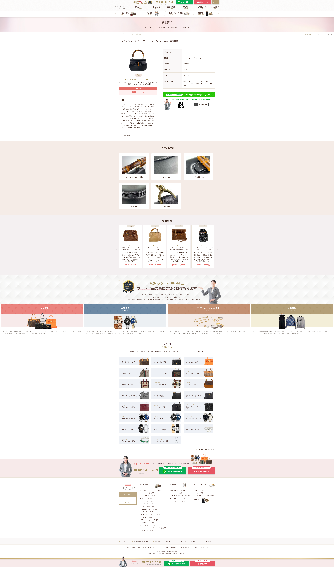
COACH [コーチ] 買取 (147, 530)
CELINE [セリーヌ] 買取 (147, 506)
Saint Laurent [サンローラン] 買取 (150, 520)
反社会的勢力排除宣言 (183, 548)
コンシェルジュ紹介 (209, 541)
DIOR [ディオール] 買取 (147, 503)
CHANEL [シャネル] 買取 (147, 493)
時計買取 (150, 13)
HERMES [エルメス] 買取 (148, 495)
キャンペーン (128, 494)
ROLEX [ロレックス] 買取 (178, 490)
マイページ (216, 2)
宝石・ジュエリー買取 (176, 13)
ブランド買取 (124, 13)
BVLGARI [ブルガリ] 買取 (148, 525)
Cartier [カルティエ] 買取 (148, 522)
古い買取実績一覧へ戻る (128, 135)
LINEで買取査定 (186, 2)
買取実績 (186, 7)
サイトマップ (204, 548)
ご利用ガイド (202, 7)
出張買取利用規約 (146, 548)
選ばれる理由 (171, 7)
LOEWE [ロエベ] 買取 (147, 512)
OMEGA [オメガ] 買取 (177, 493)
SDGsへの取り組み (195, 548)
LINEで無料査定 (178, 563)
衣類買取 (201, 13)
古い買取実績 (308, 34)
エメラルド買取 (199, 493)
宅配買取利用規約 (136, 548)
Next (218, 248)
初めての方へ (124, 541)
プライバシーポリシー (158, 548)
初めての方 (156, 7)
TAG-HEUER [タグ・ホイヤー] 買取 (180, 495)
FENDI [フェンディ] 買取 (147, 501)
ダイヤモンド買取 (199, 490)
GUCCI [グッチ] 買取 (146, 498)
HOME (301, 34)
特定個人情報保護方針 (170, 548)
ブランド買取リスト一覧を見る (205, 449)
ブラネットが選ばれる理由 (141, 541)
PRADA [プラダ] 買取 (146, 517)
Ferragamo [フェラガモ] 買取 (149, 509)
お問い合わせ (128, 503)
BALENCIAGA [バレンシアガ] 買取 (150, 514)
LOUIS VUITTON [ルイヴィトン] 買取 (151, 490)
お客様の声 (194, 541)
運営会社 (128, 548)
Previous (116, 248)
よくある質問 (215, 7)
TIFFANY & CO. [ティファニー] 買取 (204, 495)
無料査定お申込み (203, 2)
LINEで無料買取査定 (174, 469)
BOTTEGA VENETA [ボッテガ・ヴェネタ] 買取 (153, 528)
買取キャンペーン (140, 7)
